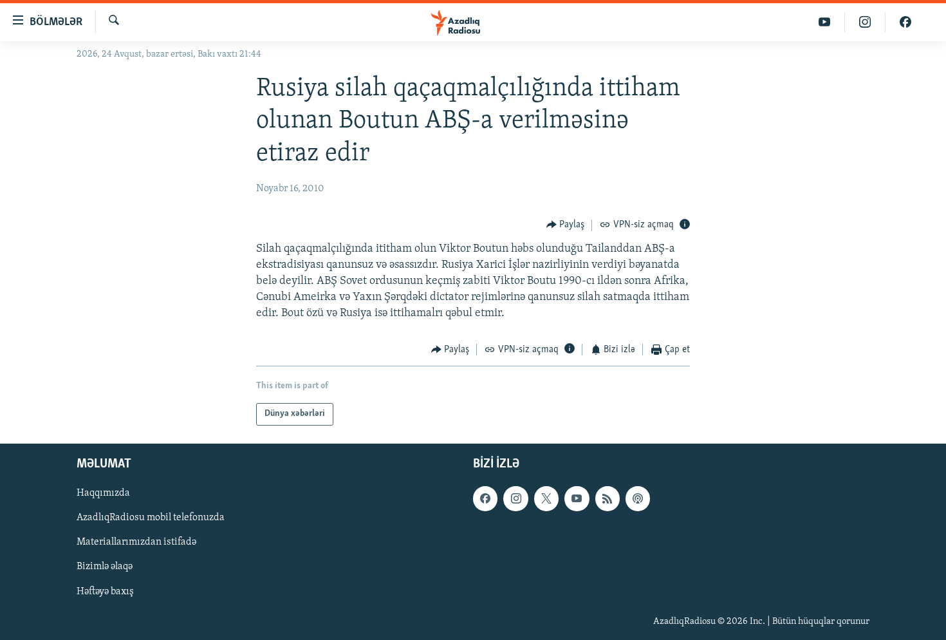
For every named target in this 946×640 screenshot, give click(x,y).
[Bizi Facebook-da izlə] (905, 22)
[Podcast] (638, 498)
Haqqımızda (103, 493)
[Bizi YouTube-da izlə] (824, 22)
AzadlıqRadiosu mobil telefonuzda (151, 518)
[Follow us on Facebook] (485, 498)
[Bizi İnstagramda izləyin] (865, 22)
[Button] (565, 225)
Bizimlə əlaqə (105, 566)
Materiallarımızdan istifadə (136, 542)
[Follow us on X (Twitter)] (546, 498)
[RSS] (607, 498)
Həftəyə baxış (105, 591)
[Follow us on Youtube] (576, 498)
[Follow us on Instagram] (515, 498)
